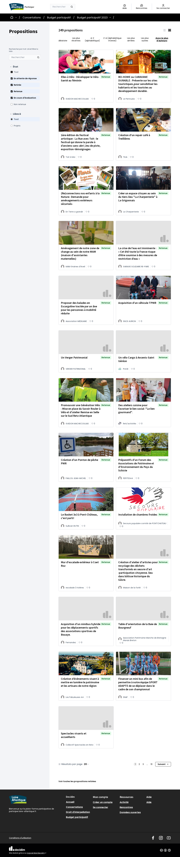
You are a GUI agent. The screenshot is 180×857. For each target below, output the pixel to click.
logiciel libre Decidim (37, 853)
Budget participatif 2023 (92, 17)
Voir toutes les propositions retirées (77, 781)
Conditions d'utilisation (20, 837)
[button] (14, 67)
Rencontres (126, 807)
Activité (124, 802)
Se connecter (100, 807)
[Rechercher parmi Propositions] (38, 57)
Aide (148, 802)
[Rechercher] (71, 6)
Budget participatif (59, 17)
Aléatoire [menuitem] (62, 40)
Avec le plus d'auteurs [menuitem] (162, 39)
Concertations (32, 17)
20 (85, 764)
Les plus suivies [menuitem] (145, 39)
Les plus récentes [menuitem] (76, 39)
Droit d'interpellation (78, 812)
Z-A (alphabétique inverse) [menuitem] (112, 39)
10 (151, 764)
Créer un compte (102, 802)
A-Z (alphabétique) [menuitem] (92, 39)
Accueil (70, 802)
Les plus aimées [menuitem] (131, 39)
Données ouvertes (130, 812)
